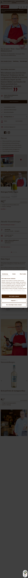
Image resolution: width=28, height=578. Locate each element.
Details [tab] (14, 274)
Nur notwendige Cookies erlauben (14, 304)
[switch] (25, 576)
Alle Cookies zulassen (14, 296)
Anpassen (13, 300)
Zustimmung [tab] (5, 274)
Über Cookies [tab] (23, 274)
